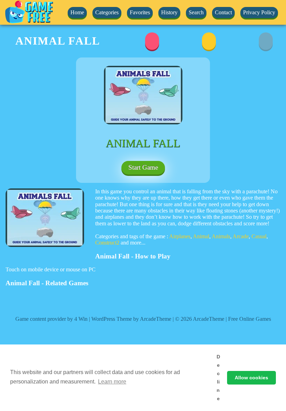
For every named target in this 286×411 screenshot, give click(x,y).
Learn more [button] (112, 382)
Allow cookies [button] (251, 377)
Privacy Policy (259, 12)
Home (77, 12)
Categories (107, 12)
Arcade (241, 236)
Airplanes (179, 236)
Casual (258, 236)
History (169, 12)
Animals (221, 236)
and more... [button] (133, 243)
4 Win (81, 319)
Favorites (140, 12)
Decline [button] (218, 377)
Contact (223, 12)
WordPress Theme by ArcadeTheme (131, 319)
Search (196, 12)
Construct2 (107, 243)
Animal (201, 236)
